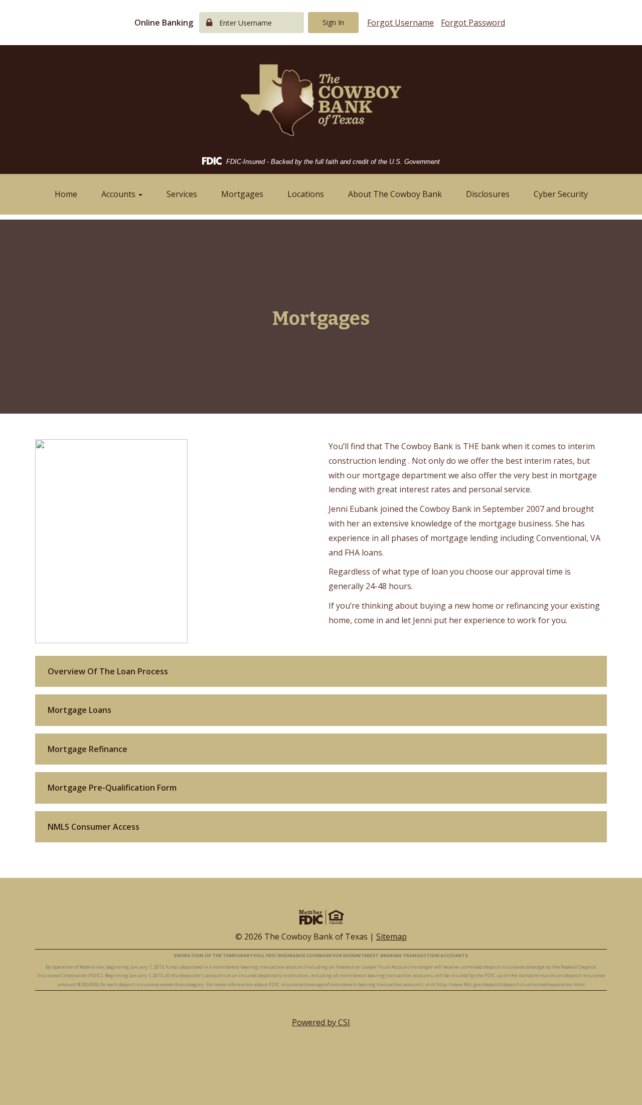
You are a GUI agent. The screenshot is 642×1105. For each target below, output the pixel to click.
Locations (305, 194)
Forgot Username (400, 22)
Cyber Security (561, 194)
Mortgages (242, 194)
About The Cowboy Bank (395, 194)
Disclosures (488, 194)
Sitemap (391, 936)
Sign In (333, 22)
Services (182, 194)
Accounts (119, 194)
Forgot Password (473, 22)
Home (66, 194)
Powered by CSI (321, 1022)
